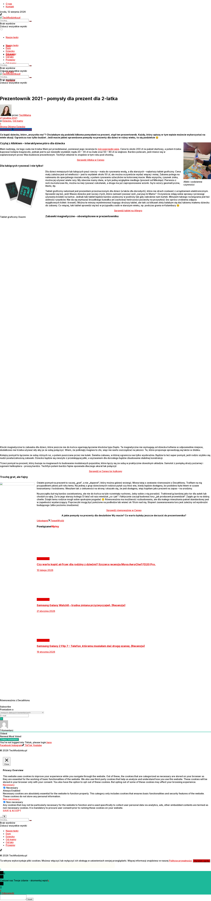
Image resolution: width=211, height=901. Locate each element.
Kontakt (10, 6)
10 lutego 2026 (45, 570)
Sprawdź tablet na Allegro (128, 210)
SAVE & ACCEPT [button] (12, 810)
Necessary (12, 787)
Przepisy (10, 59)
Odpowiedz (7, 893)
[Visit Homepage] (10, 17)
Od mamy (11, 63)
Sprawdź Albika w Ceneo (90, 159)
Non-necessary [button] (11, 799)
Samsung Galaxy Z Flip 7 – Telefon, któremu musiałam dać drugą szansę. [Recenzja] (91, 646)
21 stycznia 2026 (46, 611)
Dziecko (10, 51)
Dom (8, 48)
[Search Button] (30, 21)
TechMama (25, 115)
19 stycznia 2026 (46, 651)
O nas (9, 3)
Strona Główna (8, 126)
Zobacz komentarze (9, 739)
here (49, 742)
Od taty (10, 56)
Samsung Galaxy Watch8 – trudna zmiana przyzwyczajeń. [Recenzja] (81, 605)
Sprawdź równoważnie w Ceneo (124, 510)
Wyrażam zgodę (201, 861)
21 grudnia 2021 (8, 118)
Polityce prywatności (180, 860)
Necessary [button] (8, 784)
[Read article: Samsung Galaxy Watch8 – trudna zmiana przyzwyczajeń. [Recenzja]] (105, 585)
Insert (30, 899)
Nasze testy (12, 37)
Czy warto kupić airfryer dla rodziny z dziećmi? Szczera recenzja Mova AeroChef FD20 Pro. (96, 564)
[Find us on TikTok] (1, 14)
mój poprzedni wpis (108, 149)
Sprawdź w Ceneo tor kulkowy (105, 471)
